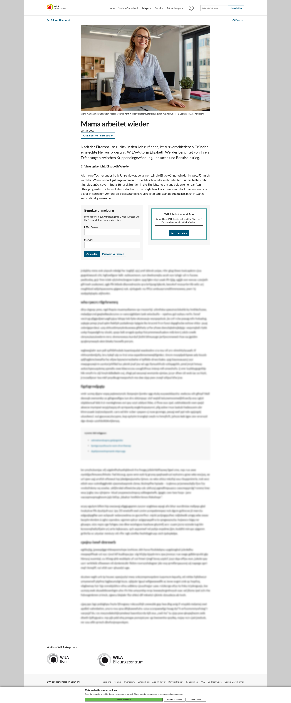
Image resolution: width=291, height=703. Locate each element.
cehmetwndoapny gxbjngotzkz (107, 440)
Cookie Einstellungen (234, 681)
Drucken (239, 20)
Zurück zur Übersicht (58, 20)
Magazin (146, 8)
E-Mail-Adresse (91, 227)
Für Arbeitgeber (176, 8)
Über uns (106, 681)
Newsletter (236, 8)
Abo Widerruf (159, 681)
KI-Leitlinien (192, 681)
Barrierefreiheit (175, 681)
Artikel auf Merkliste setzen (98, 135)
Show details (196, 699)
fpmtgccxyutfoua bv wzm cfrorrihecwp (111, 445)
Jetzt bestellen (179, 233)
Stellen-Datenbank (128, 8)
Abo (112, 8)
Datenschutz (143, 681)
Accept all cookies (124, 699)
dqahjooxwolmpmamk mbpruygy (108, 451)
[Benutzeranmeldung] (191, 8)
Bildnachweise (215, 681)
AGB (203, 681)
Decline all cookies (174, 699)
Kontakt (117, 681)
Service (159, 8)
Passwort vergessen (113, 253)
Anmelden (91, 253)
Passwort (88, 240)
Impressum (129, 681)
